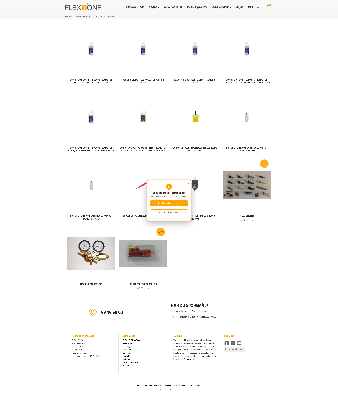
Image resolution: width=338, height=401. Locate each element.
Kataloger (127, 359)
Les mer (203, 356)
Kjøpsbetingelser (153, 385)
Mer (250, 6)
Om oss (126, 352)
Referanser (128, 343)
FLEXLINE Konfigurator (133, 340)
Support (126, 365)
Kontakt (126, 356)
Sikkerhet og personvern (175, 385)
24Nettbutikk (174, 389)
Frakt (139, 385)
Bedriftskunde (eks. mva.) (169, 203)
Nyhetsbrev (194, 385)
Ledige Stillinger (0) (131, 362)
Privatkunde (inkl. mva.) (169, 212)
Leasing (126, 346)
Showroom (128, 349)
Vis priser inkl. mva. (234, 349)
